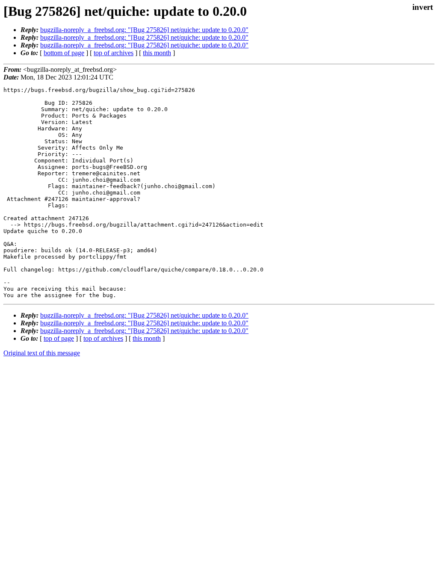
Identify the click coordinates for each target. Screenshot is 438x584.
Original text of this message (41, 353)
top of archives (113, 52)
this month (157, 52)
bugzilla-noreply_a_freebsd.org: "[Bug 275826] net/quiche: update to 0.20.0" (144, 29)
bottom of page (64, 52)
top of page (59, 338)
